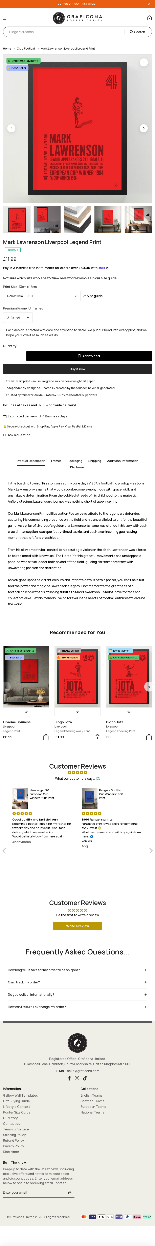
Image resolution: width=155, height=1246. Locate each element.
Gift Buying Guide (16, 1101)
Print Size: (20, 287)
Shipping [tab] (94, 461)
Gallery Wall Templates (20, 1095)
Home (7, 48)
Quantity (10, 346)
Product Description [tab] (31, 461)
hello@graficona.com (83, 1071)
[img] (77, 772)
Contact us (11, 1123)
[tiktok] (85, 1077)
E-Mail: (61, 1071)
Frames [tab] (56, 461)
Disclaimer (11, 1152)
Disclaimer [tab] (77, 467)
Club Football (26, 48)
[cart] (149, 18)
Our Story (10, 1118)
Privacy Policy (13, 1146)
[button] (5, 18)
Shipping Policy (14, 1135)
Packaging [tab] (75, 461)
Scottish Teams (92, 1101)
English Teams (92, 1095)
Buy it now (77, 369)
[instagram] (77, 1077)
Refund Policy (13, 1140)
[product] (144, 62)
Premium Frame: (23, 308)
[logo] (77, 18)
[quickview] (26, 712)
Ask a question (19, 435)
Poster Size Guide (16, 1112)
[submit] (69, 1192)
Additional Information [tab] (122, 461)
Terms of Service (16, 1129)
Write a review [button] (77, 926)
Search (139, 32)
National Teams (92, 1112)
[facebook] (69, 1077)
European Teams (93, 1106)
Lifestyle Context (16, 1106)
